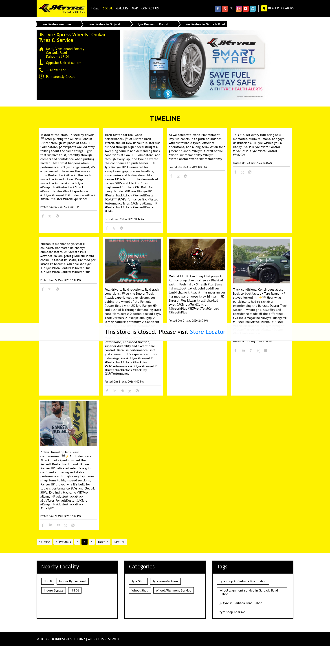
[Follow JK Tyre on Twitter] (232, 8)
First (47, 542)
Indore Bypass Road (72, 581)
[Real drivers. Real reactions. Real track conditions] (133, 261)
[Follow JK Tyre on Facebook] (218, 8)
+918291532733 (57, 70)
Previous (65, 542)
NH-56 (75, 590)
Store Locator (207, 331)
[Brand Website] (253, 8)
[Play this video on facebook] (133, 262)
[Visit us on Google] (225, 8)
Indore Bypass (53, 590)
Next (101, 542)
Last (117, 542)
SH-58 (48, 581)
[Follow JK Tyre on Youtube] (246, 8)
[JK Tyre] (62, 8)
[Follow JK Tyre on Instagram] (239, 8)
